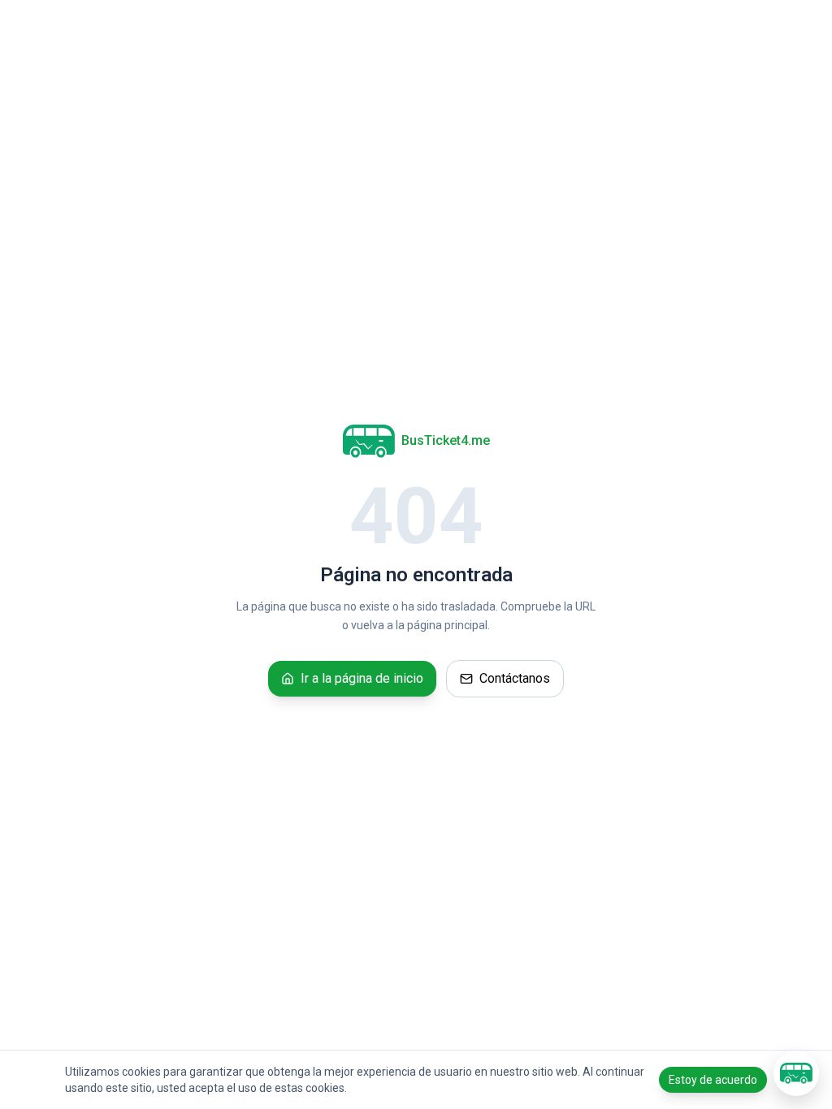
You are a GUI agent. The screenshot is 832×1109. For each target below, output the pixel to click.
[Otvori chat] (796, 1073)
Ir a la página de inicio (362, 678)
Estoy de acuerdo (713, 1079)
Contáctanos (514, 678)
